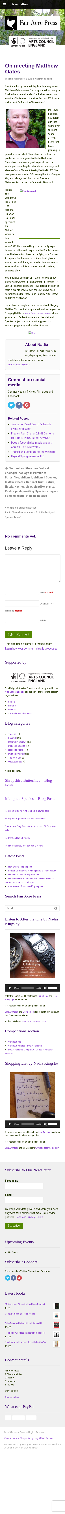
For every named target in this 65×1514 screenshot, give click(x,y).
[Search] (55, 908)
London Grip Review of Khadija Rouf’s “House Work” (32, 870)
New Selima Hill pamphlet (20, 866)
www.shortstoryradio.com (34, 1021)
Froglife (12, 705)
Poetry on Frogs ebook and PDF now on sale (25, 818)
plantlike (39, 486)
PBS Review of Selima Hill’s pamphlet (25, 886)
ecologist (11, 473)
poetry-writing (24, 491)
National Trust (35, 482)
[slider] (53, 987)
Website (43, 620)
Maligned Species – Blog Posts (30, 798)
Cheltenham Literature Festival (28, 468)
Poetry (9, 491)
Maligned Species (43, 79)
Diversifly (12, 738)
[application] (32, 988)
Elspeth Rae (43, 996)
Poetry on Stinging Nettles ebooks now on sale (27, 811)
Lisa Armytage (11, 1011)
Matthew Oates (15, 482)
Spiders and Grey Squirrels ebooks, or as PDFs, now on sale (31, 828)
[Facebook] (19, 405)
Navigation (20, 4)
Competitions (14, 1041)
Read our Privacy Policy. (29, 1217)
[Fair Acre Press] (32, 27)
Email (9, 1195)
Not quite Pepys (15, 749)
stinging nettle (15, 495)
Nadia (10, 79)
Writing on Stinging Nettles (21, 507)
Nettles (19, 486)
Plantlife (12, 709)
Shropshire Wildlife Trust (20, 713)
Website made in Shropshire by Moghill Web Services (28, 1438)
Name (46, 592)
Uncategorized (15, 761)
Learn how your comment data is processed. (31, 648)
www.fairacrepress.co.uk (38, 313)
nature (50, 482)
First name (11, 1180)
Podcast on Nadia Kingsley (17, 838)
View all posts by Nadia (20, 364)
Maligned (26, 477)
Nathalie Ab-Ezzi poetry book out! (24, 874)
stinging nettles (36, 495)
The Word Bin (14, 757)
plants (50, 486)
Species (40, 491)
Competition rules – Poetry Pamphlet (25, 1045)
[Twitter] (12, 405)
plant (29, 486)
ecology (24, 473)
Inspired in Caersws (17, 742)
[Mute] (45, 988)
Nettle (9, 486)
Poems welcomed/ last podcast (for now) (24, 845)
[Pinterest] (27, 405)
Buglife (11, 701)
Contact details (12, 1397)
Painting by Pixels (16, 753)
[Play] (10, 988)
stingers (52, 491)
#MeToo (12, 734)
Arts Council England (15, 691)
